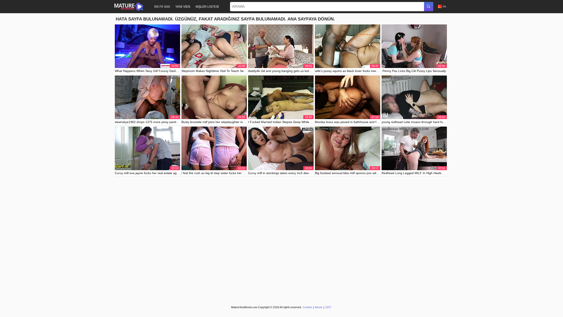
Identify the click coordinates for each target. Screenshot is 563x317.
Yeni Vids (182, 6)
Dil (444, 6)
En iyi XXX (162, 6)
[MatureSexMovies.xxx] (128, 7)
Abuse (318, 307)
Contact (307, 307)
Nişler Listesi (207, 6)
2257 (328, 307)
